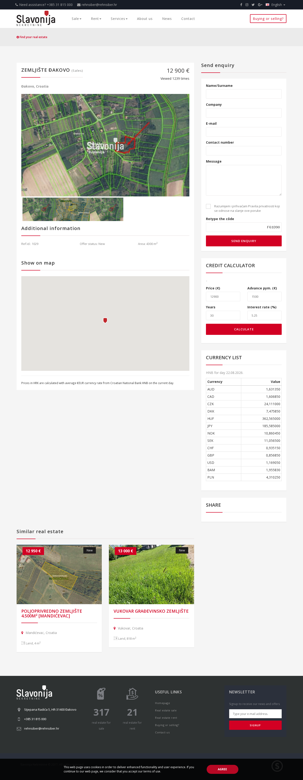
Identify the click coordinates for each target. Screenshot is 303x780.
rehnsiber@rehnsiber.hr (99, 4)
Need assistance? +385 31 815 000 (46, 4)
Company (214, 104)
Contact (188, 18)
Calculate (244, 329)
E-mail (211, 123)
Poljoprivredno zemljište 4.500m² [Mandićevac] (51, 613)
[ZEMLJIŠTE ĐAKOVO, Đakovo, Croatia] (105, 145)
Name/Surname (219, 85)
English (277, 4)
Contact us (162, 732)
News (167, 18)
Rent (95, 18)
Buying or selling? (268, 18)
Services (118, 18)
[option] (105, 145)
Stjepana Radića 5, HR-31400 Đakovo (50, 709)
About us (145, 18)
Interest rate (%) (261, 307)
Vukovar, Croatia (130, 628)
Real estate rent (166, 717)
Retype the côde (220, 219)
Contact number (220, 142)
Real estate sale (166, 710)
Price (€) (213, 288)
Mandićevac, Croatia (41, 632)
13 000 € (125, 551)
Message (214, 161)
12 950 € (33, 551)
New (90, 550)
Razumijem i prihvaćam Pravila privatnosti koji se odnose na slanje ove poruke (247, 208)
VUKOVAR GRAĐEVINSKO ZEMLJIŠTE (151, 611)
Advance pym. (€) (262, 288)
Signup (255, 725)
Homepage (162, 703)
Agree (222, 769)
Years (210, 307)
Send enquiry (243, 241)
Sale (75, 18)
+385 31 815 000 (35, 719)
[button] (105, 321)
